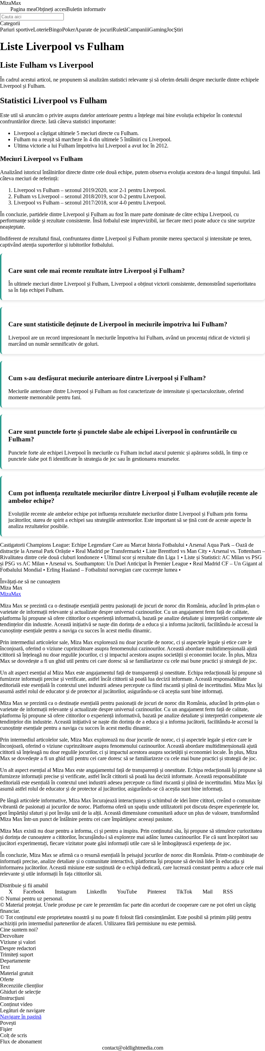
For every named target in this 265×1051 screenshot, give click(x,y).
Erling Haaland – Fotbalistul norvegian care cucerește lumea (112, 570)
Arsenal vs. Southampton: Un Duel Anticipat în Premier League (118, 563)
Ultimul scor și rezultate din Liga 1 (141, 557)
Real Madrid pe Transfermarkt (108, 551)
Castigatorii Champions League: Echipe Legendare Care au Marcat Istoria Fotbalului (92, 545)
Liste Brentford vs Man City (176, 551)
